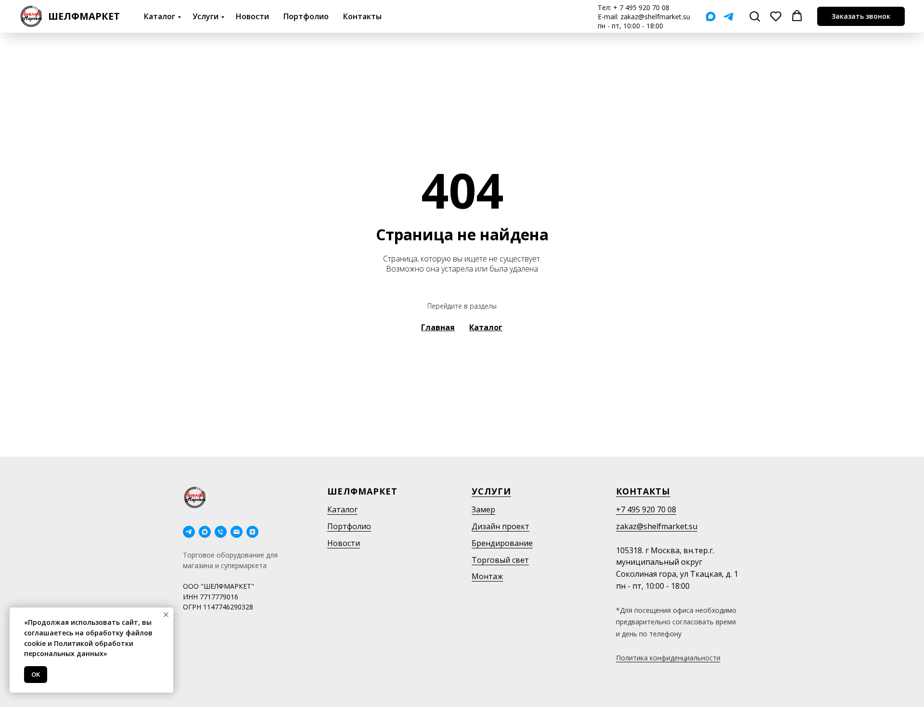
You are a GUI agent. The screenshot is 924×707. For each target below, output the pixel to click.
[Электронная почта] (237, 532)
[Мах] (711, 17)
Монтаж (487, 576)
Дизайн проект (500, 526)
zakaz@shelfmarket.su (655, 16)
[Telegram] (728, 17)
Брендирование (502, 543)
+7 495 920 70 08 (646, 509)
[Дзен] (252, 532)
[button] (754, 16)
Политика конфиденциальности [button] (668, 657)
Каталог (159, 16)
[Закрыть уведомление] (166, 615)
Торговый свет (500, 560)
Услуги (205, 16)
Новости (252, 16)
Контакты (362, 16)
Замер (483, 509)
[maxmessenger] (205, 532)
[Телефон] (221, 532)
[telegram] (189, 532)
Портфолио (306, 16)
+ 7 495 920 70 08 (641, 7)
